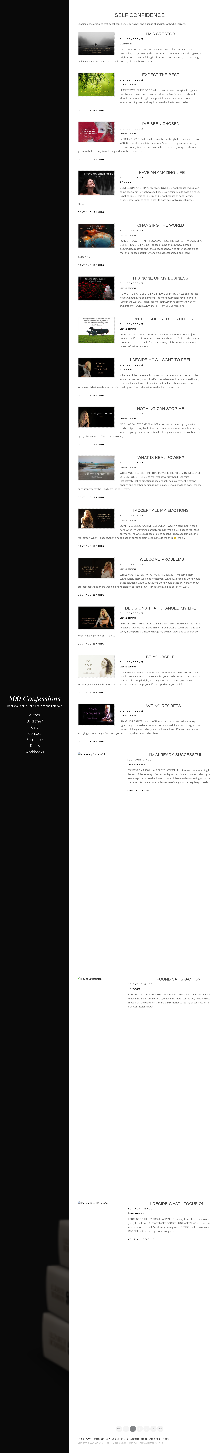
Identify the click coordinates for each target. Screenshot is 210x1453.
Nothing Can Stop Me (160, 408)
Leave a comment (128, 84)
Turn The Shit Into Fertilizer (160, 319)
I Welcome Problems (160, 559)
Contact (34, 733)
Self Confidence (132, 39)
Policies (165, 1438)
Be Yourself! (160, 657)
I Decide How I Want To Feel (160, 360)
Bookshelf (35, 721)
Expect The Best (160, 75)
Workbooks (34, 751)
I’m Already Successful (175, 754)
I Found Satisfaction (177, 979)
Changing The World (160, 225)
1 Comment (125, 182)
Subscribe (35, 739)
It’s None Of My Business (160, 278)
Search (124, 1438)
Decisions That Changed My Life (160, 608)
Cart (34, 727)
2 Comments (126, 43)
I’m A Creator (160, 34)
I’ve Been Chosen (161, 123)
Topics (35, 745)
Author (34, 714)
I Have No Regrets (160, 706)
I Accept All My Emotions (161, 510)
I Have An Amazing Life (161, 172)
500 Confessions (35, 698)
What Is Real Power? (160, 457)
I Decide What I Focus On (177, 1203)
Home (81, 1438)
